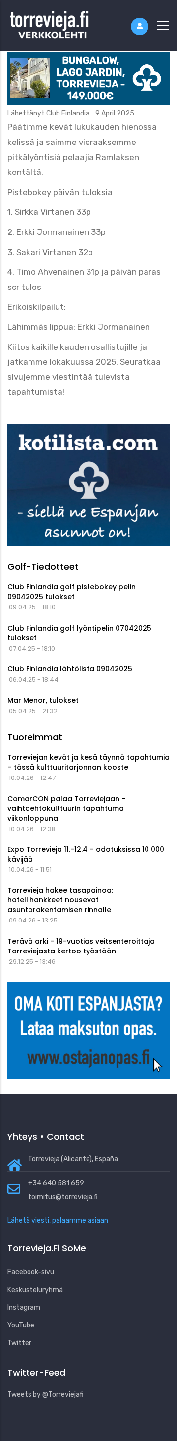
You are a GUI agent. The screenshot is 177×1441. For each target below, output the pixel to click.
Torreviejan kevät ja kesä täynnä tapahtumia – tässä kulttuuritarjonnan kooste (88, 762)
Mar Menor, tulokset (43, 700)
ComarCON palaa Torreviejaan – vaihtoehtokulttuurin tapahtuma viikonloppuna (66, 808)
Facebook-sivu (30, 1272)
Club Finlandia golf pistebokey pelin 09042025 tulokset (71, 592)
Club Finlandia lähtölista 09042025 (69, 669)
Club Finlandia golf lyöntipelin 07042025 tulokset (79, 633)
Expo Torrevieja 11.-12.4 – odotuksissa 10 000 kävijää (85, 854)
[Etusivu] (49, 23)
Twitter (19, 1343)
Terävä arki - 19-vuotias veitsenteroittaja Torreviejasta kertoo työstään (81, 946)
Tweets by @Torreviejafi (45, 1394)
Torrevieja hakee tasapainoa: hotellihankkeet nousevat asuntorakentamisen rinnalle (60, 900)
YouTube (20, 1325)
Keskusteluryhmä (35, 1290)
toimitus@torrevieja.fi (63, 1197)
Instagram (23, 1307)
